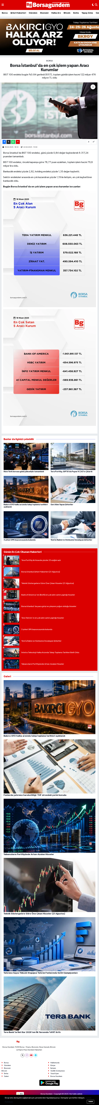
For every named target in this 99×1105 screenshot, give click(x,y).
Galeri (6, 1076)
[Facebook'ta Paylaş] (4, 142)
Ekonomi (44, 13)
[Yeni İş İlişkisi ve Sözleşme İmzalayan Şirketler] (73, 525)
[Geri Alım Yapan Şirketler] (73, 489)
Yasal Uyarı (54, 1073)
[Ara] (96, 5)
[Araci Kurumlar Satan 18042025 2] (49, 367)
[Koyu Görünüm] (93, 5)
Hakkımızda (54, 1063)
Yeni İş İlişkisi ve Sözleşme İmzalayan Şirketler (71, 540)
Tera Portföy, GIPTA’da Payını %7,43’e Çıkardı (71, 472)
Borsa (4, 13)
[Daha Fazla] (18, 142)
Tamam (90, 1101)
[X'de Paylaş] (9, 142)
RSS (21, 1094)
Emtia (76, 13)
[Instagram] (27, 1055)
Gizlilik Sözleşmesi (57, 1071)
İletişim (53, 1068)
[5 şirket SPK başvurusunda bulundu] (26, 525)
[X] (23, 1055)
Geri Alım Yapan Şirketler (62, 505)
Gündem (33, 13)
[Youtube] (31, 1055)
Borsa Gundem (56, 1076)
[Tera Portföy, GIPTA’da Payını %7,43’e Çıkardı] (73, 456)
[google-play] (49, 1083)
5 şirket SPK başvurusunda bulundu (19, 540)
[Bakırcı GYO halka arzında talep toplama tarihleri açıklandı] (26, 489)
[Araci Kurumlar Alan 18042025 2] (49, 248)
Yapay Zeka (87, 13)
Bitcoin (67, 13)
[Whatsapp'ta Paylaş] (13, 142)
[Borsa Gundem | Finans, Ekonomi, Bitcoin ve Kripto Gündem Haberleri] (48, 5)
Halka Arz (56, 13)
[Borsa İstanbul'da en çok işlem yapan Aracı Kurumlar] (50, 110)
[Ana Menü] (3, 5)
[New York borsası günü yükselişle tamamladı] (26, 456)
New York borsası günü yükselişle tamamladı (24, 472)
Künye (52, 1065)
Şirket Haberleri (18, 13)
